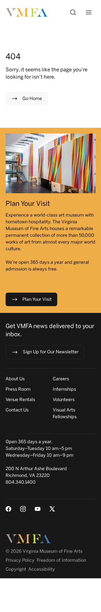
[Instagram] (23, 509)
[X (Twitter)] (52, 509)
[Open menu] (88, 12)
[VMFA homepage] (27, 12)
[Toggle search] (73, 12)
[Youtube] (37, 509)
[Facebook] (8, 509)
